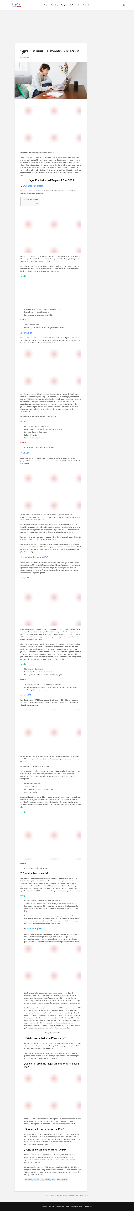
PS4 (58, 1179)
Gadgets (64, 5)
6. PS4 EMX (25, 695)
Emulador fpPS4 (34, 928)
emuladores (28, 1179)
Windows (64, 1179)
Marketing (54, 5)
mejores (47, 1179)
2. (26, 332)
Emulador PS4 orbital (33, 185)
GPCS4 (26, 452)
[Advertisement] (67, 26)
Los (42, 1179)
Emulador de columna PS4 (35, 557)
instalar (36, 1179)
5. (24, 577)
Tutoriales (86, 5)
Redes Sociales (75, 5)
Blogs (46, 5)
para (53, 1179)
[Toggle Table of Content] (35, 203)
